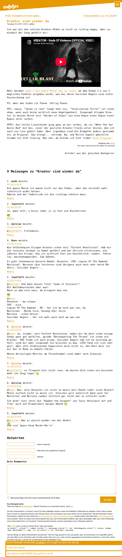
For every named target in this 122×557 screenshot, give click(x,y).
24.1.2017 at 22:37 (14, 207)
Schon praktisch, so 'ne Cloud (99, 15)
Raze (11, 298)
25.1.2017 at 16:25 (14, 417)
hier (71, 506)
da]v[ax (13, 284)
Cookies (40, 542)
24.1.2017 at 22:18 (14, 184)
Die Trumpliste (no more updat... (24, 15)
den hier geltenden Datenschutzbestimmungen (56, 516)
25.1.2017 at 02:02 (14, 280)
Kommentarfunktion (104, 516)
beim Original (102, 138)
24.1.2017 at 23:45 (14, 244)
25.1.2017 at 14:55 (14, 386)
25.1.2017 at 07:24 (14, 330)
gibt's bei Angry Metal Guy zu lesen (51, 90)
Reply (10, 198)
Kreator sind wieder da (28, 21)
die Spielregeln (27, 506)
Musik (112, 143)
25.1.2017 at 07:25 (14, 366)
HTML (13, 526)
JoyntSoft (14, 231)
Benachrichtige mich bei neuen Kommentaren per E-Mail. (35, 498)
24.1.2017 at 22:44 (14, 227)
